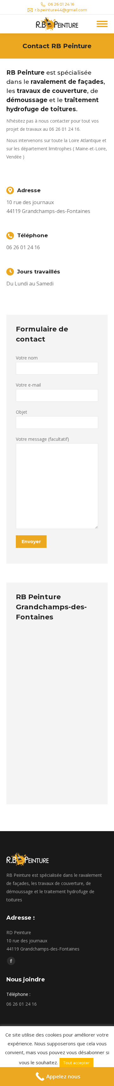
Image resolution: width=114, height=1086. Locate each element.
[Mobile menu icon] (102, 24)
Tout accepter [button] (76, 1063)
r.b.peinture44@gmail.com (61, 10)
